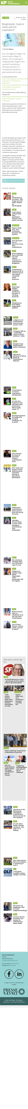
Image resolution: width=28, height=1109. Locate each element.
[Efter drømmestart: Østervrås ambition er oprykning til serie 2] (8, 830)
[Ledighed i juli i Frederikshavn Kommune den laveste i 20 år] (8, 299)
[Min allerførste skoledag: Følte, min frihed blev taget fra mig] (8, 533)
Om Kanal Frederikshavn (18, 999)
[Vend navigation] (26, 2)
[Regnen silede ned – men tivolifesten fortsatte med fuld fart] (7, 206)
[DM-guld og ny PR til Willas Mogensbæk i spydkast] (7, 281)
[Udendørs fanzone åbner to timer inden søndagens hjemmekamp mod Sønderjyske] (8, 496)
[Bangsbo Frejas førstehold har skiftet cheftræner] (8, 323)
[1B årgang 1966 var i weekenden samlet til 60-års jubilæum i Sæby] (8, 310)
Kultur (15, 307)
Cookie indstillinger (10, 997)
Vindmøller (5, 160)
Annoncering (15, 960)
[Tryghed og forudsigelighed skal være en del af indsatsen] (21, 728)
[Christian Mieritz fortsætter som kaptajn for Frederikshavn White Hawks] (8, 886)
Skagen (4, 158)
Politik (14, 172)
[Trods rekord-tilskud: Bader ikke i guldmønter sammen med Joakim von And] (7, 191)
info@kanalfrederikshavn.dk (10, 957)
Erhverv (15, 296)
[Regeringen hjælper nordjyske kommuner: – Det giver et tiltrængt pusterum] (7, 265)
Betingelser (19, 997)
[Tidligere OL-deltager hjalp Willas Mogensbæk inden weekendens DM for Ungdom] (8, 544)
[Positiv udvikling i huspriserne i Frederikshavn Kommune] (15, 709)
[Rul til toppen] (25, 1105)
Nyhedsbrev (6, 999)
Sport (14, 229)
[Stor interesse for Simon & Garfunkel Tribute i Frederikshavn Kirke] (8, 433)
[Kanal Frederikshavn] (10, 2)
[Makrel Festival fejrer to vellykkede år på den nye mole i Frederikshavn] (7, 580)
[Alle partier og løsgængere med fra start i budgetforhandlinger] (8, 875)
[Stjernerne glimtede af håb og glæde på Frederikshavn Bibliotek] (8, 333)
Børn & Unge (15, 204)
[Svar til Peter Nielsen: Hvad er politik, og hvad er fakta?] (7, 593)
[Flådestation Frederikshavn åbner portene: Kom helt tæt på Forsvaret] (8, 483)
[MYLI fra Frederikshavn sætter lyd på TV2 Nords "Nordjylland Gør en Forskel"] (9, 728)
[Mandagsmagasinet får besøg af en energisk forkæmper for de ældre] (7, 394)
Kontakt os (13, 962)
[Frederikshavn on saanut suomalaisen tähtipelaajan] (7, 369)
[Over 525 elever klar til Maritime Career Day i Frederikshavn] (7, 219)
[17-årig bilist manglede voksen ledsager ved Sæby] (8, 841)
